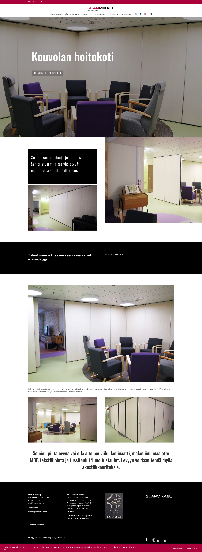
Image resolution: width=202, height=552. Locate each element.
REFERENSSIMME (101, 14)
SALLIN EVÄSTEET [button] (192, 548)
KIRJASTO (113, 14)
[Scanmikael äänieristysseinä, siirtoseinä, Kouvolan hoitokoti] (101, 381)
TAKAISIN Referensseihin (47, 73)
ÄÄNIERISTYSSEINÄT (114, 254)
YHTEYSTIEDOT (126, 14)
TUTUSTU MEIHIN (56, 14)
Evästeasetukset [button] (177, 548)
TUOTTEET (85, 14)
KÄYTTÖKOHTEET (71, 14)
